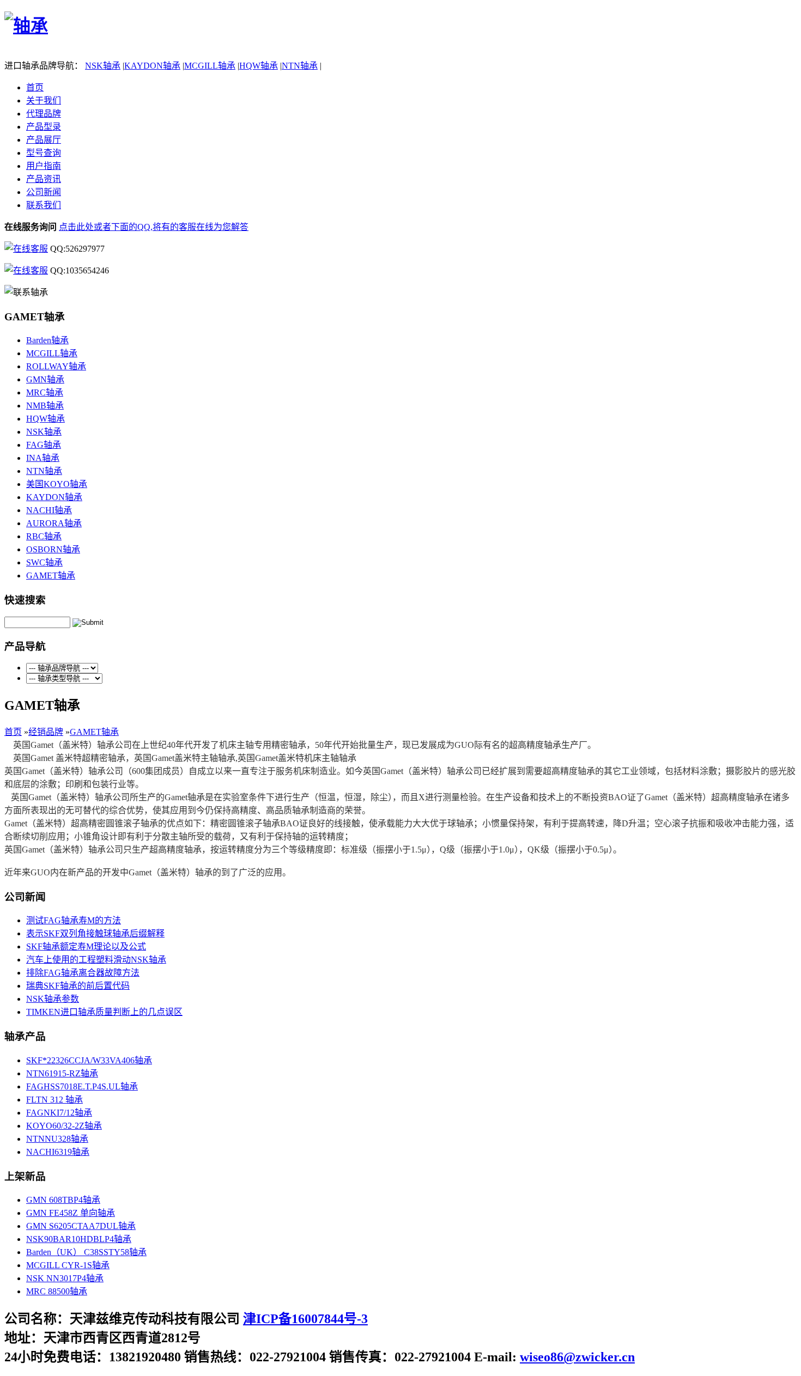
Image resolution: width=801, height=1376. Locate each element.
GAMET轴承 (50, 575)
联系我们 (43, 205)
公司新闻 (43, 192)
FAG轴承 (43, 444)
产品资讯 (43, 179)
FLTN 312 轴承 (54, 1099)
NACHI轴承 (49, 510)
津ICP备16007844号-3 (305, 1319)
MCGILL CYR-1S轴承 (68, 1265)
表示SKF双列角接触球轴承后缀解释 (95, 933)
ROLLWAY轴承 (56, 366)
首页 (35, 87)
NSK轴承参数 (52, 998)
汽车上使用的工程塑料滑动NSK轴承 (96, 959)
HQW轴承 (258, 65)
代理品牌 (43, 113)
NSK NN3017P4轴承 (65, 1278)
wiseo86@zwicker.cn (577, 1357)
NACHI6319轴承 (57, 1151)
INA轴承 (42, 457)
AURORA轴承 (54, 523)
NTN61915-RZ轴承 (62, 1073)
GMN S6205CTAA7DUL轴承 (81, 1226)
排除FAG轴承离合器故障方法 (82, 972)
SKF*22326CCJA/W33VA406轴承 (89, 1060)
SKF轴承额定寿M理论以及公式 (86, 946)
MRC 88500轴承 (56, 1291)
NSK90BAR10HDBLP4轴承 (78, 1239)
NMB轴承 (45, 405)
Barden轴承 (47, 340)
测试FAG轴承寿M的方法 (73, 920)
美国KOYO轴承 (56, 484)
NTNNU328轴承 (57, 1138)
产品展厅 (43, 139)
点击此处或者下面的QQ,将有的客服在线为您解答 (153, 227)
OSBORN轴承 (53, 549)
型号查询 (43, 152)
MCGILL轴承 (209, 65)
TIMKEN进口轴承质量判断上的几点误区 (104, 1011)
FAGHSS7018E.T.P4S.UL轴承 (82, 1086)
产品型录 (43, 126)
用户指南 (43, 166)
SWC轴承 (44, 562)
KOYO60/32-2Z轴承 (64, 1125)
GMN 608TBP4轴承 (63, 1199)
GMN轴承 (45, 379)
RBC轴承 (44, 536)
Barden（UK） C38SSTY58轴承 (86, 1252)
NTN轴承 (300, 65)
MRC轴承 (44, 392)
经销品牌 (45, 731)
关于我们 (43, 100)
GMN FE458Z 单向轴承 (70, 1212)
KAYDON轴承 (152, 65)
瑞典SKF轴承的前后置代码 (78, 985)
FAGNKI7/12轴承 (59, 1112)
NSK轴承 (102, 65)
